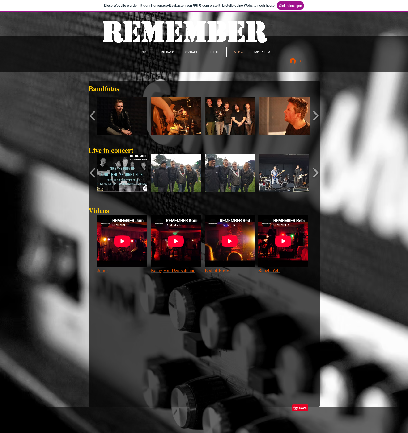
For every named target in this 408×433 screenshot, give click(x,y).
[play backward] (92, 115)
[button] (122, 116)
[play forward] (315, 115)
